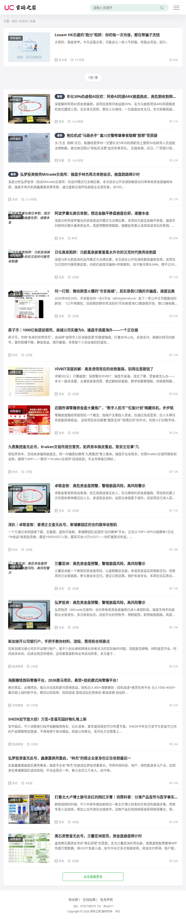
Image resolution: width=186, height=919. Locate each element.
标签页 (24, 21)
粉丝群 (73, 899)
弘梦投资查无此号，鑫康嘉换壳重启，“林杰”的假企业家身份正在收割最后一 (69, 758)
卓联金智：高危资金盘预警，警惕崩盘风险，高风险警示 (100, 485)
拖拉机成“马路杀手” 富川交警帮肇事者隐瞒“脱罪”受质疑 (107, 135)
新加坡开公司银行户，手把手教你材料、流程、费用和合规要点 (59, 641)
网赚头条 (15, 294)
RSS (117, 911)
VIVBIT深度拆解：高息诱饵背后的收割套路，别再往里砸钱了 (104, 368)
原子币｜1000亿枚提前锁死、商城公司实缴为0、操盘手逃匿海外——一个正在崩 (73, 330)
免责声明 (106, 899)
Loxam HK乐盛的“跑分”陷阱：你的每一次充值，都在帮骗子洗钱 (107, 34)
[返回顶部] (176, 730)
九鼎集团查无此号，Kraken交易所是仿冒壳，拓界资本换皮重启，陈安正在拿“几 (73, 446)
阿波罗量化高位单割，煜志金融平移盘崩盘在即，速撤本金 (102, 213)
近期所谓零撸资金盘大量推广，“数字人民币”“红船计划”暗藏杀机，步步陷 (114, 407)
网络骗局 (15, 38)
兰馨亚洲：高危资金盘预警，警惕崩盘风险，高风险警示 (100, 563)
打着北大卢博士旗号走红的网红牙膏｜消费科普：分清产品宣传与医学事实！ (116, 797)
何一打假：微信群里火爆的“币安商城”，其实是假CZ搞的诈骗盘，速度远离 (115, 291)
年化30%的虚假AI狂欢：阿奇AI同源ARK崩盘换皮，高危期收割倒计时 (118, 96)
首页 (14, 21)
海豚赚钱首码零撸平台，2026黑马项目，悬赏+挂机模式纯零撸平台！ (64, 680)
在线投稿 (89, 899)
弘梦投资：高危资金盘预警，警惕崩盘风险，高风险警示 (100, 602)
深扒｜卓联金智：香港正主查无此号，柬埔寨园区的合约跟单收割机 (62, 524)
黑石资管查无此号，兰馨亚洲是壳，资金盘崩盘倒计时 (98, 835)
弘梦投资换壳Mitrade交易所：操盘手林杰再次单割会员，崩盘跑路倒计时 (75, 174)
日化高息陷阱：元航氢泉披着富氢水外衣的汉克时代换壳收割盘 (105, 252)
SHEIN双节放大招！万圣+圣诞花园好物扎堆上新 (47, 719)
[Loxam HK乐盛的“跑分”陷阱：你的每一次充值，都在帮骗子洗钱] (29, 48)
